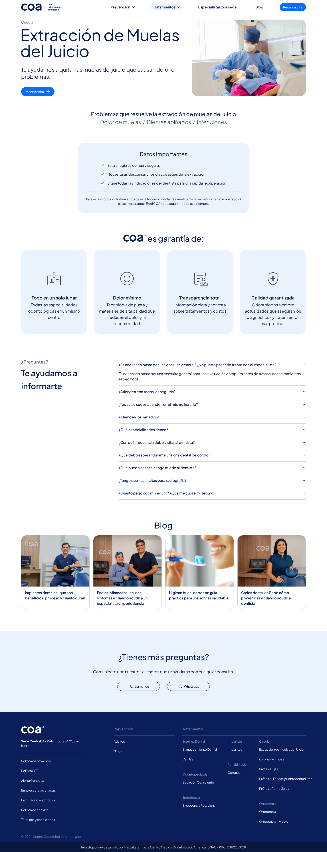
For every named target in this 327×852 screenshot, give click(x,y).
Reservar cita (292, 7)
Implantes (235, 749)
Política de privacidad (36, 761)
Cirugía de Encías (271, 759)
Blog (259, 7)
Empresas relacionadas (38, 790)
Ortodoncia (267, 812)
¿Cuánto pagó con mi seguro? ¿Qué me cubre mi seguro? (167, 493)
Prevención (120, 7)
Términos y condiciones (38, 820)
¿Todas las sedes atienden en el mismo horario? (158, 404)
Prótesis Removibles (274, 788)
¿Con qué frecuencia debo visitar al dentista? (157, 442)
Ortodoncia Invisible (273, 821)
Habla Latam (133, 847)
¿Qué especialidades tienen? (143, 429)
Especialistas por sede (217, 7)
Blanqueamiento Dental (199, 749)
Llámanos (142, 686)
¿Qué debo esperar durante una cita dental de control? (165, 455)
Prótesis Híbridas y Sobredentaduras (285, 779)
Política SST (29, 771)
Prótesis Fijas (268, 769)
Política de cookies (34, 810)
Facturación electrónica (38, 800)
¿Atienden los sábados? (139, 417)
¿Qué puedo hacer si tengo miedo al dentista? (157, 467)
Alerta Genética (32, 780)
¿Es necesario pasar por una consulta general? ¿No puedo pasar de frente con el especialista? (197, 364)
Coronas (234, 772)
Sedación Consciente (198, 782)
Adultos (119, 741)
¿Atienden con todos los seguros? (147, 391)
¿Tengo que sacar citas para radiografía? (152, 480)
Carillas (187, 759)
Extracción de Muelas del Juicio (281, 749)
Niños (118, 751)
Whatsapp (191, 686)
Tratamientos (164, 7)
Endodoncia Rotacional (199, 805)
